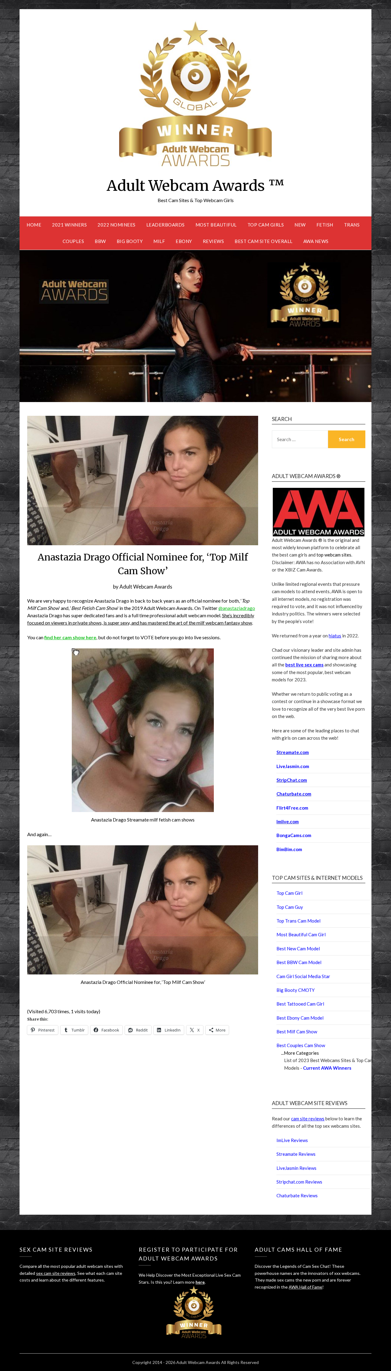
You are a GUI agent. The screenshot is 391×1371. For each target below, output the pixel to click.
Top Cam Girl (289, 893)
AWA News (316, 241)
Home (34, 224)
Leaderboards (165, 224)
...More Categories (300, 1053)
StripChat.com (291, 780)
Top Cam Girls (265, 224)
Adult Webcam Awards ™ (195, 185)
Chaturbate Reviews (297, 1195)
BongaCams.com (293, 835)
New (300, 224)
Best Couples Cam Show (300, 1045)
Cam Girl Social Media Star (303, 976)
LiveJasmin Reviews (296, 1168)
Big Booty (130, 241)
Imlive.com (287, 821)
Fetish (324, 224)
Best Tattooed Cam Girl (300, 1003)
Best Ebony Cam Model (299, 1018)
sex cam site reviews (55, 1273)
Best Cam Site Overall (264, 241)
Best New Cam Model (298, 948)
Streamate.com (292, 752)
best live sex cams (304, 664)
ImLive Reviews (292, 1140)
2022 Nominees (116, 224)
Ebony (184, 241)
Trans (352, 224)
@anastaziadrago (236, 608)
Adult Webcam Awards (145, 586)
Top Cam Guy (289, 907)
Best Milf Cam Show (296, 1031)
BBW (100, 241)
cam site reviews (307, 1118)
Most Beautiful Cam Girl (301, 934)
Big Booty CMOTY (295, 990)
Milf (159, 241)
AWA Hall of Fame (305, 1286)
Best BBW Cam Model (298, 962)
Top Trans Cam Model (298, 920)
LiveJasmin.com (292, 766)
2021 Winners (69, 224)
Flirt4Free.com (292, 808)
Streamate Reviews (296, 1154)
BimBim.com (289, 849)
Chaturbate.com (293, 793)
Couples (73, 241)
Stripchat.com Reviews (299, 1181)
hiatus (335, 635)
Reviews (213, 241)
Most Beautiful (216, 224)
